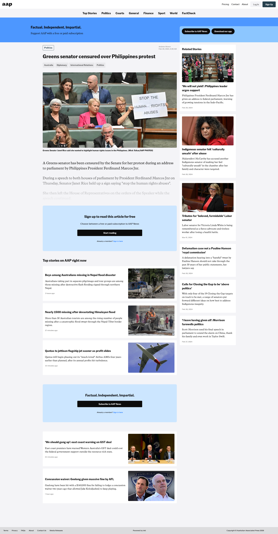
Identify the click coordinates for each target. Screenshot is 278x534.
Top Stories (90, 13)
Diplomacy (62, 65)
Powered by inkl (139, 531)
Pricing (225, 4)
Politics (106, 13)
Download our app (223, 31)
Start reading (109, 232)
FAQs (23, 531)
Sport (161, 13)
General (134, 13)
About (245, 4)
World (173, 13)
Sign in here (118, 241)
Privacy (15, 531)
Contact (235, 4)
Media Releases (56, 531)
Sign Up (269, 4)
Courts (120, 13)
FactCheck (188, 13)
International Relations (82, 65)
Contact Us (41, 531)
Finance (148, 13)
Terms (5, 531)
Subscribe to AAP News (196, 31)
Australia (48, 65)
